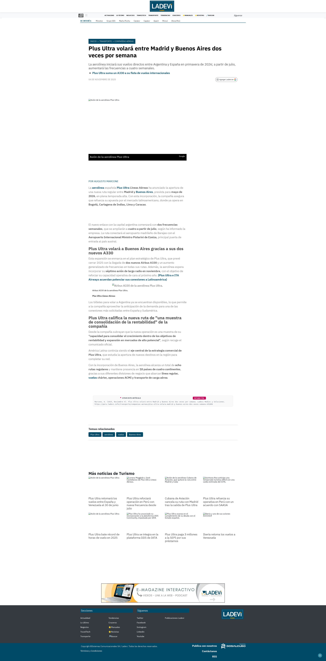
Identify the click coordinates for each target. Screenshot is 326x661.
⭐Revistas (199, 15)
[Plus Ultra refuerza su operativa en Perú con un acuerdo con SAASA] (220, 486)
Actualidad (109, 15)
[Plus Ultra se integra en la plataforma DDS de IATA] (144, 522)
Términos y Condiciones (91, 651)
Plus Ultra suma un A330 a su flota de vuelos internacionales (131, 73)
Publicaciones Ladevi (174, 618)
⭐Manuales (188, 15)
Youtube (140, 636)
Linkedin (140, 631)
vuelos (93, 377)
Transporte (153, 15)
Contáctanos (209, 651)
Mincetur (99, 21)
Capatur (147, 21)
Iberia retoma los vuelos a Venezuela (219, 535)
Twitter (140, 618)
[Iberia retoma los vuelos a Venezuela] (220, 522)
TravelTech (141, 15)
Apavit (156, 21)
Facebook (141, 622)
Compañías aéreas (124, 41)
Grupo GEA (111, 21)
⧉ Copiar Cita (199, 398)
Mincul (165, 21)
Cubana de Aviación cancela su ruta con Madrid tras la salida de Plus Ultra (181, 501)
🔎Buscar (210, 15)
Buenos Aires (144, 192)
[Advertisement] (163, 563)
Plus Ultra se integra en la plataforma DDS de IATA (142, 535)
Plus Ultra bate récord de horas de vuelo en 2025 (104, 535)
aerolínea (98, 187)
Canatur (137, 21)
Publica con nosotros (204, 646)
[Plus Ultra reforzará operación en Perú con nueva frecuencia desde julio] (144, 486)
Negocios (130, 15)
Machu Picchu (124, 21)
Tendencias (165, 15)
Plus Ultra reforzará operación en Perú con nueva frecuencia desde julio (141, 503)
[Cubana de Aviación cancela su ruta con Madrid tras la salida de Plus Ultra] (182, 486)
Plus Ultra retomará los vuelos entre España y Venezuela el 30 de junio (103, 501)
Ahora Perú (175, 21)
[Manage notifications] (320, 655)
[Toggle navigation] (85, 15)
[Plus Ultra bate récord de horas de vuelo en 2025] (106, 522)
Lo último (120, 15)
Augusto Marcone (106, 181)
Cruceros (176, 15)
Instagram (141, 627)
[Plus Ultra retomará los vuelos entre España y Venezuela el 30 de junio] (106, 486)
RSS (214, 656)
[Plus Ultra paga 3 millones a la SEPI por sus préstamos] (182, 522)
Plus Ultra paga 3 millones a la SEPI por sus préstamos (181, 537)
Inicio (93, 41)
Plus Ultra (123, 187)
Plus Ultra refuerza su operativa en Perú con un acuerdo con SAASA (218, 501)
